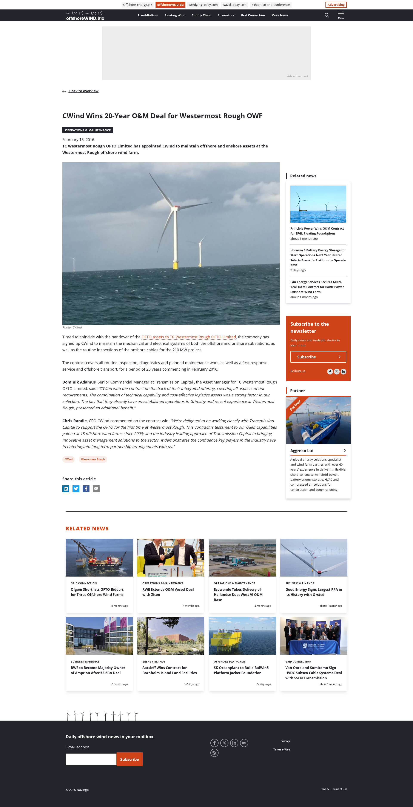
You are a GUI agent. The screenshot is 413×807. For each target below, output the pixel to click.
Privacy (285, 741)
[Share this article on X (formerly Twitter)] (75, 488)
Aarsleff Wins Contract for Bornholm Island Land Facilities (169, 670)
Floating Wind (175, 15)
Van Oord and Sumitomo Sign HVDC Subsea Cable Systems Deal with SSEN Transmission (313, 672)
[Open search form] (327, 15)
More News (279, 15)
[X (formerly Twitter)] (337, 371)
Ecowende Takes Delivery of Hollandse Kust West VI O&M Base (238, 594)
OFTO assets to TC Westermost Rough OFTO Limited (189, 336)
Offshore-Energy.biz (137, 5)
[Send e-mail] (244, 743)
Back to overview (83, 91)
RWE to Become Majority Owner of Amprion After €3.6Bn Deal (98, 670)
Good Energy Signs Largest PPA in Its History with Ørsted (313, 592)
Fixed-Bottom (148, 15)
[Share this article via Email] (96, 488)
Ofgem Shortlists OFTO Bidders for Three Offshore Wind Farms (97, 592)
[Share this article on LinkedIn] (65, 488)
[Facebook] (330, 371)
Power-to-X (226, 15)
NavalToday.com (235, 5)
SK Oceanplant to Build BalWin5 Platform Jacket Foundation (241, 670)
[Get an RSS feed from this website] (214, 753)
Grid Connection (253, 15)
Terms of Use (281, 749)
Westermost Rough (93, 460)
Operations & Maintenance (88, 130)
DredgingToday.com (203, 5)
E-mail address (77, 747)
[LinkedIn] (343, 371)
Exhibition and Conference (271, 5)
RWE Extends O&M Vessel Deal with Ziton (168, 592)
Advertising (336, 5)
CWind (68, 460)
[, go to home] (85, 15)
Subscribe (306, 356)
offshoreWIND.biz (170, 5)
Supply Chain (201, 15)
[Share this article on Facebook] (86, 488)
